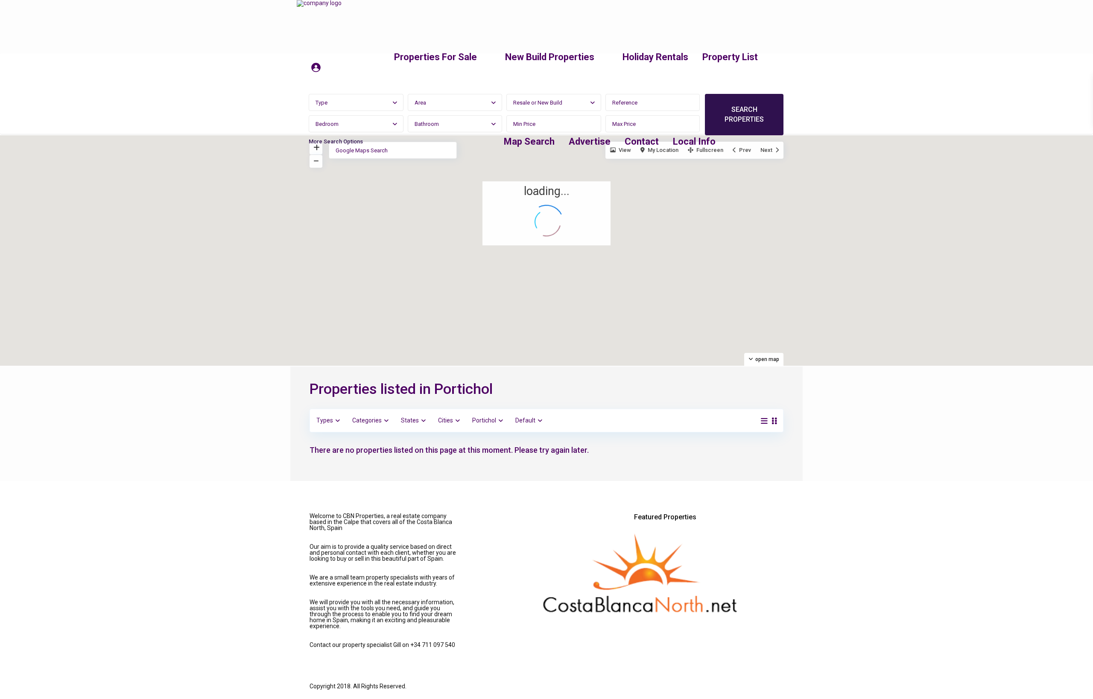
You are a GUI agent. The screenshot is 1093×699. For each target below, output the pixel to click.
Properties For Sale (435, 57)
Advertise (590, 141)
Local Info (694, 141)
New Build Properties (549, 57)
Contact (642, 141)
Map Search (529, 141)
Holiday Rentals (655, 57)
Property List (730, 57)
